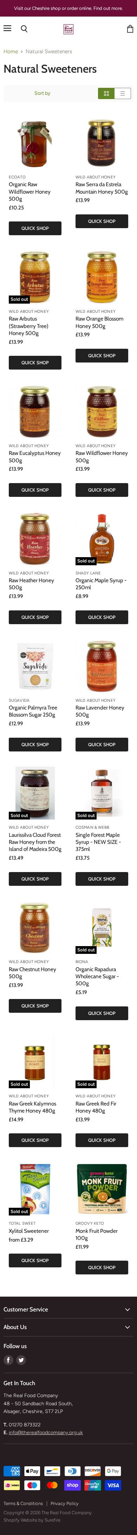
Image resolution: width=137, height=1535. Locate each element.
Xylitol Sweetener (29, 1231)
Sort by (42, 93)
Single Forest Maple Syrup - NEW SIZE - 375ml (98, 842)
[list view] (123, 93)
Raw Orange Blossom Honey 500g (99, 322)
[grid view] (106, 93)
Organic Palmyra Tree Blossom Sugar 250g (33, 711)
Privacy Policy (65, 1503)
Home (11, 52)
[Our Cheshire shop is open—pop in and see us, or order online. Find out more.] (68, 8)
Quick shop (35, 228)
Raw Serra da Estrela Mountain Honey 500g (102, 188)
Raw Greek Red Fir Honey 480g (96, 1107)
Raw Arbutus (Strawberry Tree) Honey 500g (28, 325)
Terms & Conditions (23, 1503)
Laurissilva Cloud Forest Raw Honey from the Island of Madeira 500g (35, 842)
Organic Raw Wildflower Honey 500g (30, 191)
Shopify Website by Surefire (32, 1520)
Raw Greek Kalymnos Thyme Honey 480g (32, 1107)
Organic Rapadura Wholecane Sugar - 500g (97, 976)
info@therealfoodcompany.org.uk (46, 1433)
